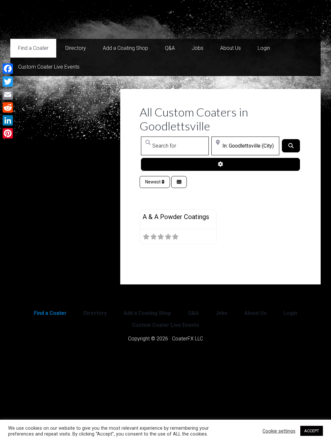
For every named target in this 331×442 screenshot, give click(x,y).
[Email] (7, 94)
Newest (153, 181)
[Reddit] (7, 107)
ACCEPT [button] (311, 430)
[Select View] (179, 182)
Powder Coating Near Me (75, 19)
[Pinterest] (7, 133)
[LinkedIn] (7, 120)
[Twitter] (7, 81)
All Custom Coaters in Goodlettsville (194, 119)
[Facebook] (7, 68)
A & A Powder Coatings (176, 217)
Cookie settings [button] (278, 431)
